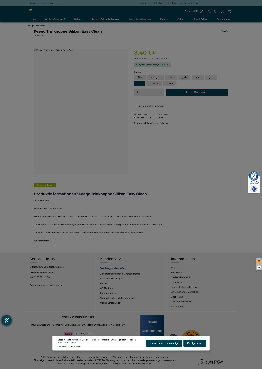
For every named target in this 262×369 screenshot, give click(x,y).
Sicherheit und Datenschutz (184, 292)
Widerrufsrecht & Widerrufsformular (118, 298)
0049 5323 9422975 (41, 272)
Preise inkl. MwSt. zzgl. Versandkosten (151, 58)
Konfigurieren (194, 343)
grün (211, 77)
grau (197, 77)
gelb (184, 77)
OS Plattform (106, 288)
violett (170, 83)
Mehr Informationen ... (67, 343)
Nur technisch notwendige (164, 343)
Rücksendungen (108, 293)
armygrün (155, 77)
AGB (173, 267)
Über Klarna (177, 296)
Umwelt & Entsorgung (181, 301)
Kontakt (104, 283)
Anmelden (35, 3)
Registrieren (52, 3)
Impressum (176, 282)
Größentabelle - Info (181, 277)
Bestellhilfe (176, 272)
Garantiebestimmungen (111, 278)
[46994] (81, 111)
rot (139, 83)
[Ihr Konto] (223, 11)
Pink (140, 77)
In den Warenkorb (196, 92)
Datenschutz (63, 346)
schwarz (154, 83)
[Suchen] (209, 11)
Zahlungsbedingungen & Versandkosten (120, 273)
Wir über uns (177, 306)
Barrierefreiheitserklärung (184, 287)
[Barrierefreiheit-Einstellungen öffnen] (7, 320)
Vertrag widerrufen (113, 268)
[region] (81, 111)
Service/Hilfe (192, 11)
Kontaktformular (54, 285)
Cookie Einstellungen (110, 303)
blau (171, 77)
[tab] (45, 185)
